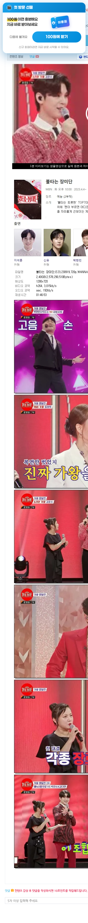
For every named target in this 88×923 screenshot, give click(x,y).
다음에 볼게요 (18, 37)
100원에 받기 (57, 36)
